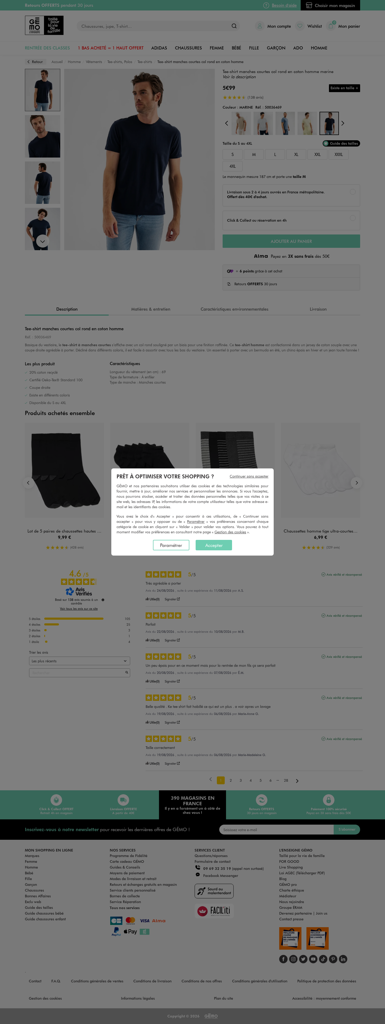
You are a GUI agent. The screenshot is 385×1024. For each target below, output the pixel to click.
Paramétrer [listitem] (171, 545)
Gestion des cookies (230, 531)
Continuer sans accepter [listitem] (249, 476)
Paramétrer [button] (196, 521)
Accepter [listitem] (214, 545)
